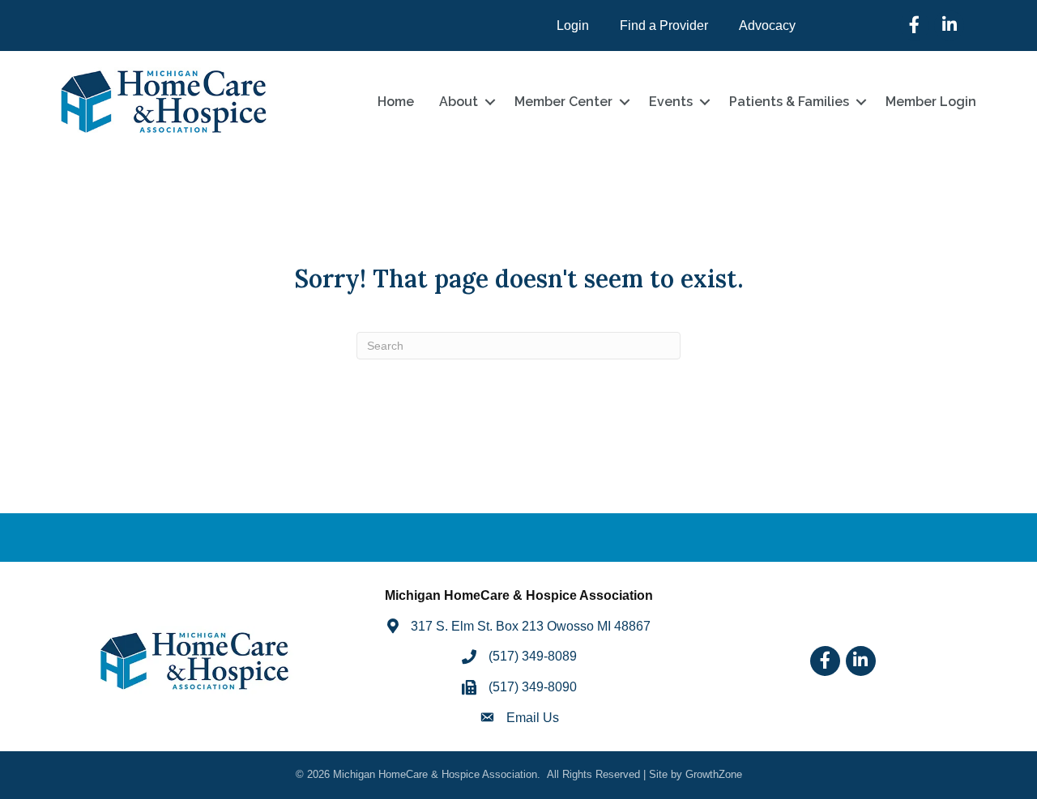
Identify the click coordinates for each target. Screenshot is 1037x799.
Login (573, 25)
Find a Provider (664, 25)
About (458, 101)
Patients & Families (789, 101)
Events (671, 101)
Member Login (931, 101)
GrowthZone (713, 774)
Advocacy (767, 25)
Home (396, 101)
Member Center (563, 101)
